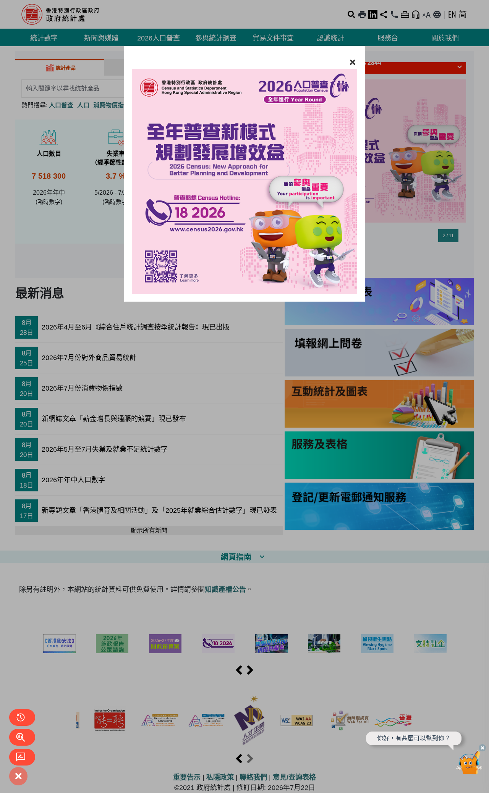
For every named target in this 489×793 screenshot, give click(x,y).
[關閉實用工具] (18, 776)
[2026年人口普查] (244, 174)
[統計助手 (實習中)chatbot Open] (469, 764)
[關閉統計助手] (482, 747)
